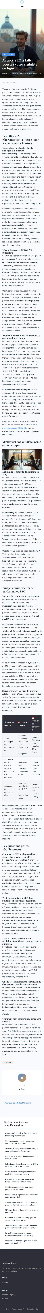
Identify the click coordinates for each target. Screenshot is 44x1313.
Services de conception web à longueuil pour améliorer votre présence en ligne (21, 1226)
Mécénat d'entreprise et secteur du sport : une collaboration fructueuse (21, 1149)
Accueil (5, 82)
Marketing (9, 54)
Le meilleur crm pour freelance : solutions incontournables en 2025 (19, 1234)
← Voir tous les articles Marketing (16, 1103)
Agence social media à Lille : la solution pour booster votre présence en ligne (21, 1203)
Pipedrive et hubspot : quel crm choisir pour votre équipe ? (21, 1242)
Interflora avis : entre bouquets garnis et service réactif (21, 1157)
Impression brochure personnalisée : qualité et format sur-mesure (20, 1172)
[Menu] (22, 7)
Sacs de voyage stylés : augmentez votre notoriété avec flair (21, 1195)
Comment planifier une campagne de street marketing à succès (20, 1218)
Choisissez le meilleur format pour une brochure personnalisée (21, 1134)
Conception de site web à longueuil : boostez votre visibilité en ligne (20, 1180)
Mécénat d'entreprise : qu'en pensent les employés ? (21, 1211)
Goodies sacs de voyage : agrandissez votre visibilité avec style (20, 1142)
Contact (5, 1299)
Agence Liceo (9, 1263)
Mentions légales (8, 1295)
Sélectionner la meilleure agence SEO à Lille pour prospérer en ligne (21, 1165)
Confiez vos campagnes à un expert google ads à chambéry (19, 1188)
